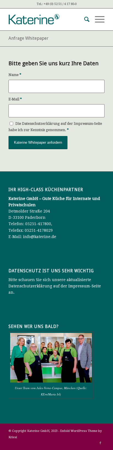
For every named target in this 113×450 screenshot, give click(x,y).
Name (15, 75)
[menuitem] (84, 19)
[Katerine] (47, 19)
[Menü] (96, 19)
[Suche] (84, 19)
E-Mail (15, 99)
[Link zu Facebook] (100, 443)
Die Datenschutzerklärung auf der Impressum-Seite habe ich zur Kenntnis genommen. (55, 126)
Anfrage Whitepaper (29, 38)
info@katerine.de (39, 236)
